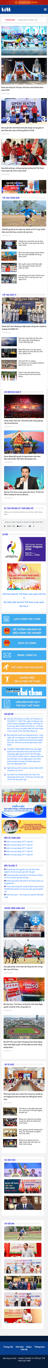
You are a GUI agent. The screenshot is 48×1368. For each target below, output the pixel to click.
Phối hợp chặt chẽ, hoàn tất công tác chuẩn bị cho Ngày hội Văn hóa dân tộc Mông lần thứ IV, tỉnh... (23, 1096)
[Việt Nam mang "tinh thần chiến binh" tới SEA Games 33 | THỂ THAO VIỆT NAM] (22, 1180)
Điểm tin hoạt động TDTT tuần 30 (19, 851)
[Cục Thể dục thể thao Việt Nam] (6, 10)
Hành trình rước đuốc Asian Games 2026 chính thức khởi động (30, 374)
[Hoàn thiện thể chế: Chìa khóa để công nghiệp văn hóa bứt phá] (24, 395)
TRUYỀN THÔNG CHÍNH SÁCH (14, 908)
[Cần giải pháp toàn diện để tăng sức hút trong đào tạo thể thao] (24, 952)
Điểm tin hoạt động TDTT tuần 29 (19, 855)
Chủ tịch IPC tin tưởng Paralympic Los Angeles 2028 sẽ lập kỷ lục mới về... (31, 363)
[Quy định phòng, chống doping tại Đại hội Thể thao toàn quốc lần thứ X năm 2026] (24, 151)
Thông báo (39, 1347)
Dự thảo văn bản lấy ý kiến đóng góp (19, 508)
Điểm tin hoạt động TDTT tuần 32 (19, 845)
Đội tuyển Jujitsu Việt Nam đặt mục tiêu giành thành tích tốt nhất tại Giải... (30, 266)
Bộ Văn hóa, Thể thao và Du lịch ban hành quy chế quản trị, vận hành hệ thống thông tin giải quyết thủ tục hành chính (24, 929)
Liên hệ (24, 1349)
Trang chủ (8, 1347)
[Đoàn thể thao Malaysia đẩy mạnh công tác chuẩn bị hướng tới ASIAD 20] (24, 310)
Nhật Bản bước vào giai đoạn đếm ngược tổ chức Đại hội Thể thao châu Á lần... (31, 351)
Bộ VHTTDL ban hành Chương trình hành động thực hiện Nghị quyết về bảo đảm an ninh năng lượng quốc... (23, 1044)
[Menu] (46, 9)
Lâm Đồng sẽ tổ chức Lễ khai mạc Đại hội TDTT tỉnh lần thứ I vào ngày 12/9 (31, 277)
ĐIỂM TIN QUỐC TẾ (10, 865)
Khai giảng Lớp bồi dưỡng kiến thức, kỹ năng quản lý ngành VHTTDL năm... (30, 1131)
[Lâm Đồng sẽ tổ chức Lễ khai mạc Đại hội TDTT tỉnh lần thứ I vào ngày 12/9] (9, 278)
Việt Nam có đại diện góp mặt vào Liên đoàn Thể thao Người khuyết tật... (30, 1110)
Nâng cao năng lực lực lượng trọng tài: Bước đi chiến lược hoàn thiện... (30, 1121)
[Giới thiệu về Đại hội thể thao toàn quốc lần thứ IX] (22, 1164)
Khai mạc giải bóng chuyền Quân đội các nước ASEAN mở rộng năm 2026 (31, 254)
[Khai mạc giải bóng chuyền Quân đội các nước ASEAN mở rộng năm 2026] (9, 256)
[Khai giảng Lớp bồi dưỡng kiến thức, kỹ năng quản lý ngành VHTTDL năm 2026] (10, 1133)
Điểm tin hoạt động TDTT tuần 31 (19, 848)
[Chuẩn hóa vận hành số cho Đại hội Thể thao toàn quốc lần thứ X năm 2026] (9, 244)
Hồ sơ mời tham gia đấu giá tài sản (17, 20)
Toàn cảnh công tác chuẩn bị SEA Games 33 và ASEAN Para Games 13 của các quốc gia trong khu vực (24, 889)
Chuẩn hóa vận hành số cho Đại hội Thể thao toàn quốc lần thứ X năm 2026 (31, 243)
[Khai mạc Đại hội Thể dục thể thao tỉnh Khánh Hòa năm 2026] (24, 71)
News (29, 1347)
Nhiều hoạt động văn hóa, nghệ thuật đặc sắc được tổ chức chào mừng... (29, 1142)
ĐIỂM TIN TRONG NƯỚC (12, 837)
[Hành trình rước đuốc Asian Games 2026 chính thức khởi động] (9, 375)
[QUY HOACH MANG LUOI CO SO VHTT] (22, 1197)
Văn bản (20, 1347)
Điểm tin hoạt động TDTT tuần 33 (19, 842)
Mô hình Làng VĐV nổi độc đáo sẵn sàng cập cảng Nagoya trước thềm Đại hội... (30, 340)
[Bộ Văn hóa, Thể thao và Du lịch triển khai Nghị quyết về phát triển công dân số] (24, 989)
